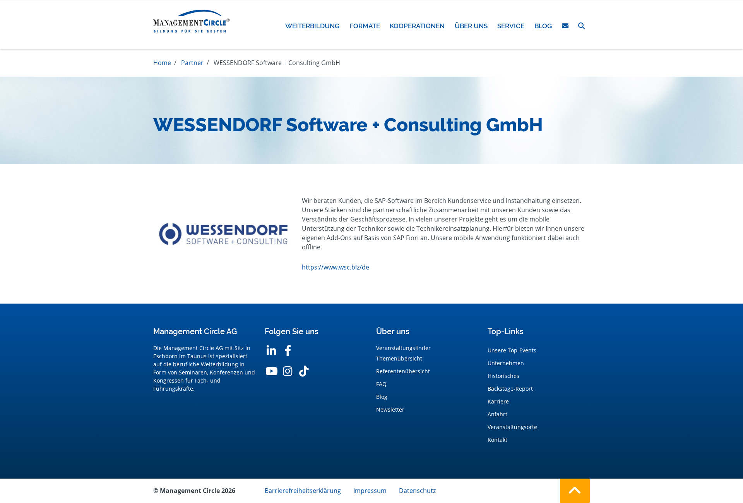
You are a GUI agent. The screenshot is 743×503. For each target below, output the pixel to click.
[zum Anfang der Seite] (575, 491)
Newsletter (390, 409)
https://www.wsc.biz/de (335, 267)
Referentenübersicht (403, 371)
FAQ (381, 384)
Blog (381, 396)
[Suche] (581, 26)
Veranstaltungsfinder (403, 348)
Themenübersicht (399, 358)
